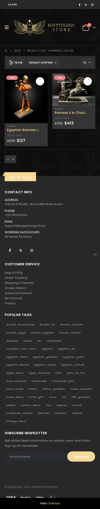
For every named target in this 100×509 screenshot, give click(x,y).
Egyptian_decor (17, 357)
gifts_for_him (76, 373)
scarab (77, 405)
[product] (26, 98)
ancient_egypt (16, 333)
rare (48, 405)
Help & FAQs (14, 272)
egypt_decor (15, 373)
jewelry (11, 405)
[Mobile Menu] (8, 27)
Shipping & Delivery (19, 283)
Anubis (27, 341)
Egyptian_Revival (18, 365)
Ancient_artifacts (71, 324)
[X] (86, 5)
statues (77, 413)
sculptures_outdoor (20, 413)
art (39, 341)
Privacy (10, 303)
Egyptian (47, 349)
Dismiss (54, 503)
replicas (61, 405)
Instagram (31, 250)
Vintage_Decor (16, 421)
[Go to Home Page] (6, 50)
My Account (13, 298)
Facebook (9, 250)
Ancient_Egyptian (42, 333)
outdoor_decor (30, 405)
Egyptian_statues (73, 365)
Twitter (20, 250)
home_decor (15, 397)
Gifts (58, 373)
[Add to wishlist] (45, 126)
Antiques (12, 341)
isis (64, 397)
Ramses (11, 126)
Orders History (15, 288)
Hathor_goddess (53, 389)
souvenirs (60, 413)
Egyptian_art (66, 349)
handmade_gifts (63, 381)
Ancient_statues (70, 333)
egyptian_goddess (45, 357)
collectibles (53, 341)
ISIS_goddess (81, 397)
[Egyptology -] (30, 27)
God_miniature (17, 381)
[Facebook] (79, 5)
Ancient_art (47, 324)
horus (53, 397)
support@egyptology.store (25, 225)
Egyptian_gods (73, 357)
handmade (39, 381)
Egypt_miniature (39, 373)
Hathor (32, 389)
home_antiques (81, 389)
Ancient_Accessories (20, 324)
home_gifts (36, 397)
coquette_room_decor (22, 349)
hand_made (15, 389)
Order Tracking (16, 278)
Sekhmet (43, 413)
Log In (12, 4)
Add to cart (40, 81)
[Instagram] (92, 5)
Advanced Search (18, 293)
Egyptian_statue (45, 365)
